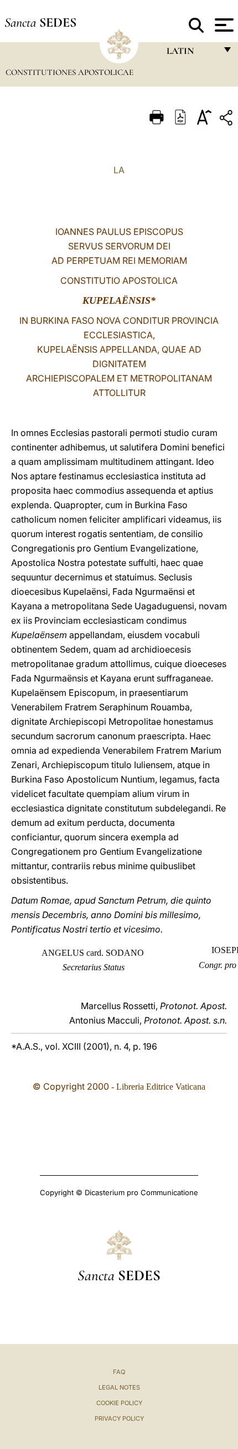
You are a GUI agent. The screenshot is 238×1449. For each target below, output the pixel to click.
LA (119, 170)
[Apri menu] (223, 25)
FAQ (119, 1372)
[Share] (227, 119)
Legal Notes (119, 1387)
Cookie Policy (119, 1403)
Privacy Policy (119, 1418)
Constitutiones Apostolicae (69, 72)
